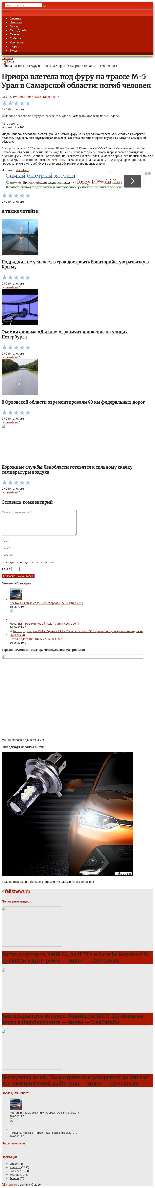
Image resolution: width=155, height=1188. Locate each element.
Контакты (17, 42)
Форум (15, 46)
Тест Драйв (18, 30)
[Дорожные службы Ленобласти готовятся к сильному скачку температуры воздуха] (77, 442)
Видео (14, 26)
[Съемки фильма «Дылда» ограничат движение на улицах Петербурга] (77, 307)
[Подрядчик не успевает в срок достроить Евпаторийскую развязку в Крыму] (77, 237)
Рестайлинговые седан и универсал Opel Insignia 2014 (46, 603)
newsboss (12, 287)
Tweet (5, 60)
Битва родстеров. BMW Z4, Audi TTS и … (37, 639)
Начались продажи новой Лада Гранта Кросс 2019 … (46, 623)
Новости (16, 22)
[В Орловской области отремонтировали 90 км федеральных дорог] (77, 377)
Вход (13, 50)
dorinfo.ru (22, 170)
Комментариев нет (45, 97)
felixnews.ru (9, 1184)
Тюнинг (15, 34)
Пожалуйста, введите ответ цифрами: (28, 562)
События (16, 38)
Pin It (5, 63)
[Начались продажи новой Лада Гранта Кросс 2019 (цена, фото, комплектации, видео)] (16, 620)
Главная (15, 18)
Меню (6, 11)
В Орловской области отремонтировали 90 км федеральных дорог (73, 402)
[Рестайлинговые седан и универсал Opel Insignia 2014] (16, 599)
